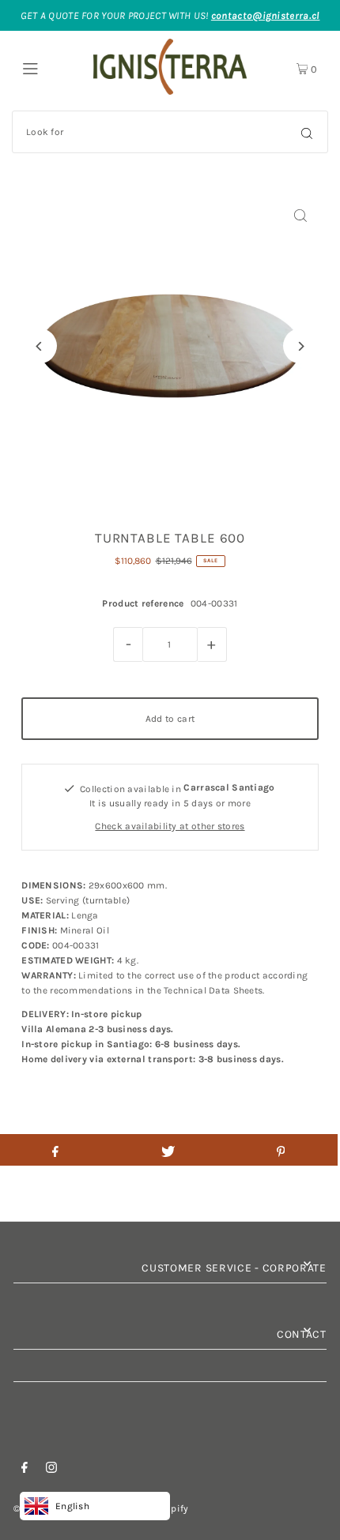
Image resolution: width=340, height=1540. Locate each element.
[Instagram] (51, 1470)
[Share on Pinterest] (280, 1150)
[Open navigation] (49, 67)
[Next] (301, 346)
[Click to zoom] (301, 215)
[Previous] (39, 346)
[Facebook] (24, 1470)
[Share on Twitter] (168, 1150)
